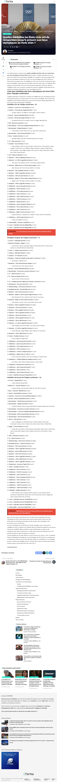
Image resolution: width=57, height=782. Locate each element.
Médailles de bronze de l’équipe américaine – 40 (42, 67)
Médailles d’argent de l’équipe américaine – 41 (42, 63)
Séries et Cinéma (7, 33)
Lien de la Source (12, 547)
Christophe (10, 50)
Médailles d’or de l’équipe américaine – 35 (20, 67)
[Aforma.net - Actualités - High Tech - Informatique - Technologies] (8, 1)
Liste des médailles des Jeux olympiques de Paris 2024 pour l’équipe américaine (19, 63)
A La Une (25, 631)
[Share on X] (13, 47)
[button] (2, 1)
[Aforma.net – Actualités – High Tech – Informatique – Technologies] (28, 774)
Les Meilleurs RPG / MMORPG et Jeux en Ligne (32, 641)
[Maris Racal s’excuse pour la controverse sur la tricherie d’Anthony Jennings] (21, 674)
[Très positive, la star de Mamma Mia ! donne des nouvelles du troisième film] (19, 658)
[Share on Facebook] (10, 47)
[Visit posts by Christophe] (5, 52)
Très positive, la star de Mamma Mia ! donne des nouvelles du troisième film (32, 658)
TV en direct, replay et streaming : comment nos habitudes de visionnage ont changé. (32, 628)
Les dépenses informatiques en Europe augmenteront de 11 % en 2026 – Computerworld (31, 740)
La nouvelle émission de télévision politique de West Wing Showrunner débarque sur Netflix (49, 683)
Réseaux (11, 742)
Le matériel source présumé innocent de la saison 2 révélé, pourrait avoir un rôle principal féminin (35, 683)
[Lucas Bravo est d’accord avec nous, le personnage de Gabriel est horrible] (7, 674)
